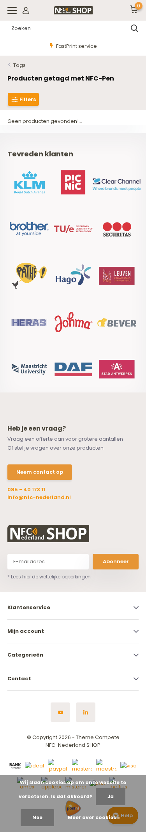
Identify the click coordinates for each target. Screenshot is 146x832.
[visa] (128, 765)
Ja (110, 796)
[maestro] (106, 765)
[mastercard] (82, 765)
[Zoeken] (135, 28)
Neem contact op (39, 472)
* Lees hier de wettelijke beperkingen (49, 576)
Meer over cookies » (94, 817)
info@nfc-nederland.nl (39, 497)
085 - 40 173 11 (26, 489)
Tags (19, 65)
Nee (37, 817)
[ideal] (34, 765)
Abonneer (116, 561)
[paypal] (58, 765)
